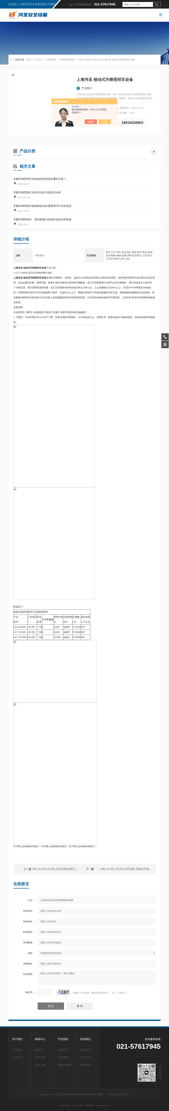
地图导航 (85, 1065)
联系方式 (85, 1057)
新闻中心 (40, 1049)
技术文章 (40, 1057)
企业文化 (17, 1057)
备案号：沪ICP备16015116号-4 (113, 1094)
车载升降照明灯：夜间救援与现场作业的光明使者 (42, 219)
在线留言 (85, 1049)
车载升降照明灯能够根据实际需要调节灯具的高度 (42, 206)
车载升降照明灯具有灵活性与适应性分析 (37, 192)
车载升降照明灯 (67, 59)
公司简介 (17, 1049)
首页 (28, 59)
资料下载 (40, 1065)
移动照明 (63, 1049)
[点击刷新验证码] (63, 992)
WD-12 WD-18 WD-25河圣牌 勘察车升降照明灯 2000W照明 (68, 869)
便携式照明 (64, 1065)
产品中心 (39, 59)
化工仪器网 (77, 1105)
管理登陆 (89, 1105)
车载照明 (51, 59)
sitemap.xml (102, 1105)
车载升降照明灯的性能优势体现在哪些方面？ (39, 179)
